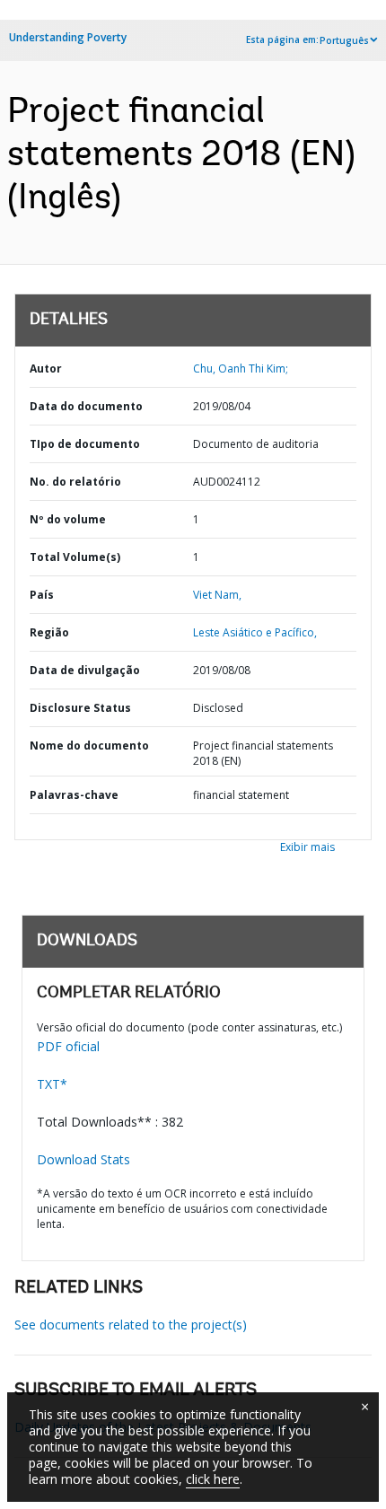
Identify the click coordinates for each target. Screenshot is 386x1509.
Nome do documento (89, 745)
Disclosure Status (80, 707)
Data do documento (86, 406)
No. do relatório (75, 481)
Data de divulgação (85, 670)
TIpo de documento (85, 444)
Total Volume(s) (75, 557)
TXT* (52, 1083)
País (42, 594)
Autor (46, 368)
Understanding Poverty (68, 37)
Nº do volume (68, 519)
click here (213, 1478)
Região (49, 632)
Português (344, 40)
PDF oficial (68, 1046)
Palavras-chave (74, 795)
